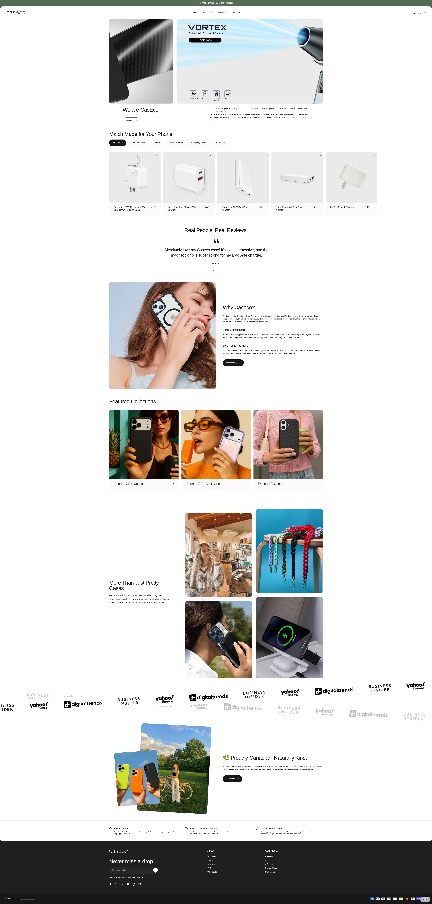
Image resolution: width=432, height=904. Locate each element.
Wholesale (212, 872)
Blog (267, 860)
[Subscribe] (155, 870)
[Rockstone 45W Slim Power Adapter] (297, 177)
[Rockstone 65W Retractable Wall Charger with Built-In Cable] (135, 177)
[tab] (117, 143)
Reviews (269, 856)
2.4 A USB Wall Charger (342, 207)
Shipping (211, 864)
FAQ (209, 868)
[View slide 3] (218, 270)
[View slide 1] (213, 270)
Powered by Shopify (27, 899)
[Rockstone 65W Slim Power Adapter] (243, 177)
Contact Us (270, 872)
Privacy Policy (271, 868)
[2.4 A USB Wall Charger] (351, 177)
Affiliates (269, 864)
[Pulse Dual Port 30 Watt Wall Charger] (189, 177)
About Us (211, 856)
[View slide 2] (216, 270)
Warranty (211, 860)
